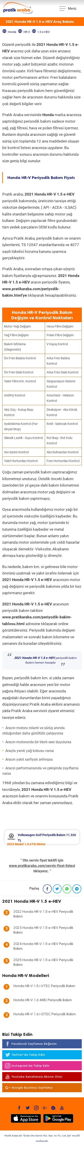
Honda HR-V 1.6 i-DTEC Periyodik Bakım (44, 1014)
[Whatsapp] (66, 888)
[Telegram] (76, 888)
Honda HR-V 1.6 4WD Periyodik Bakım (42, 1000)
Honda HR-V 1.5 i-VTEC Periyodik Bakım (44, 986)
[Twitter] (57, 888)
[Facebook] (47, 888)
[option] (42, 837)
